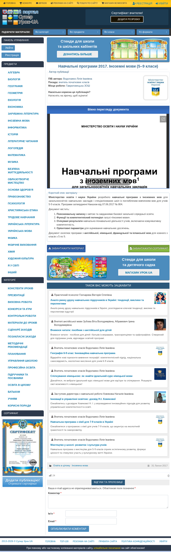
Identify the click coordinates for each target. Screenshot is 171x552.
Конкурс (27, 3)
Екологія (14, 100)
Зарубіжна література (23, 113)
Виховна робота (20, 302)
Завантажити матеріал (67, 248)
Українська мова (20, 231)
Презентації (16, 295)
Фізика (12, 238)
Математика (16, 155)
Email (52, 521)
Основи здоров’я (20, 189)
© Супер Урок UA (17, 541)
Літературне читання (23, 141)
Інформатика (17, 127)
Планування (17, 353)
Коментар (54, 493)
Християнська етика (23, 210)
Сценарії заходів (20, 329)
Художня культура (21, 258)
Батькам (14, 391)
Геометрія (15, 93)
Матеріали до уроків (22, 322)
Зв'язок (42, 3)
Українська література (24, 224)
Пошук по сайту (88, 3)
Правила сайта (108, 541)
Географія (15, 86)
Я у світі (13, 265)
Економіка (15, 106)
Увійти (163, 3)
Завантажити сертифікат (150, 248)
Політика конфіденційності (138, 541)
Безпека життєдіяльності (20, 170)
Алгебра (14, 72)
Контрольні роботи (22, 315)
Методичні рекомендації (17, 345)
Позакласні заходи (22, 336)
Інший (12, 272)
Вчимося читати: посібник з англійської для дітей (81, 330)
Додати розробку (129, 19)
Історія (13, 134)
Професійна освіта (21, 367)
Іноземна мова (80, 465)
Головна (50, 541)
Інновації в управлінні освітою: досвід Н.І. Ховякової (83, 399)
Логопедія (15, 148)
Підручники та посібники (18, 376)
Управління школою (22, 360)
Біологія (14, 79)
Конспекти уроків (20, 288)
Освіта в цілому (61, 465)
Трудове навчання (21, 217)
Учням (12, 398)
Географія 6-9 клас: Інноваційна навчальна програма (82, 353)
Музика (13, 161)
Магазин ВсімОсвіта (115, 3)
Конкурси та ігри (20, 309)
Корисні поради (19, 405)
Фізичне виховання (22, 244)
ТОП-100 (64, 541)
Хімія (11, 251)
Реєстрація (144, 3)
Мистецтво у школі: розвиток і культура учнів (78, 444)
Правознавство (19, 196)
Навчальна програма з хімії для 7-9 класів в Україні (81, 421)
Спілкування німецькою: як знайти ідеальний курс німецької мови (91, 376)
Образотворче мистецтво (18, 181)
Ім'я (51, 513)
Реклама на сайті (63, 3)
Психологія (16, 203)
